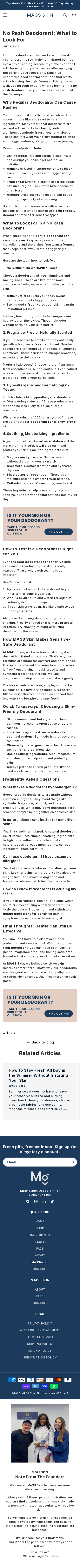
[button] (5, 15)
